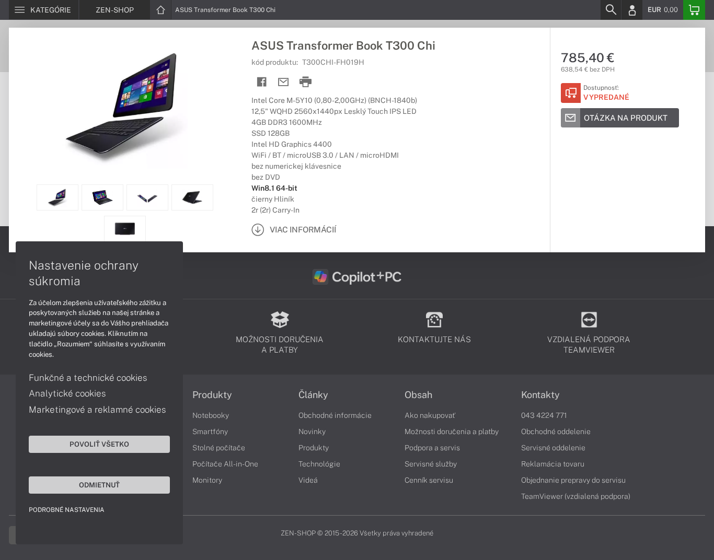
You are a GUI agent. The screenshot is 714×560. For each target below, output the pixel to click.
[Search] (610, 10)
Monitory (207, 480)
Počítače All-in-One (225, 464)
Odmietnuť (99, 485)
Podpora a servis (432, 448)
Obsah (418, 395)
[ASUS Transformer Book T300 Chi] (125, 106)
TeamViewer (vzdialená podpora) (575, 496)
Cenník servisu (429, 480)
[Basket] (694, 10)
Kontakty (540, 395)
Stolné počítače (218, 448)
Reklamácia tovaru (552, 464)
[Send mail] (283, 82)
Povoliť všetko (99, 444)
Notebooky (210, 415)
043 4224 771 (544, 415)
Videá (308, 480)
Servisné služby (431, 464)
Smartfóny (210, 431)
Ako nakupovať (430, 415)
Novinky (312, 431)
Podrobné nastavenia (67, 510)
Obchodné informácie (335, 415)
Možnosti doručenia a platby (452, 431)
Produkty (212, 395)
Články (313, 395)
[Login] (631, 10)
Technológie (319, 464)
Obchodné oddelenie (556, 431)
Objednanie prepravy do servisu (573, 480)
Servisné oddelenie (553, 448)
